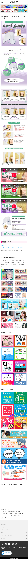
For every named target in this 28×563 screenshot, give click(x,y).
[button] (6, 553)
